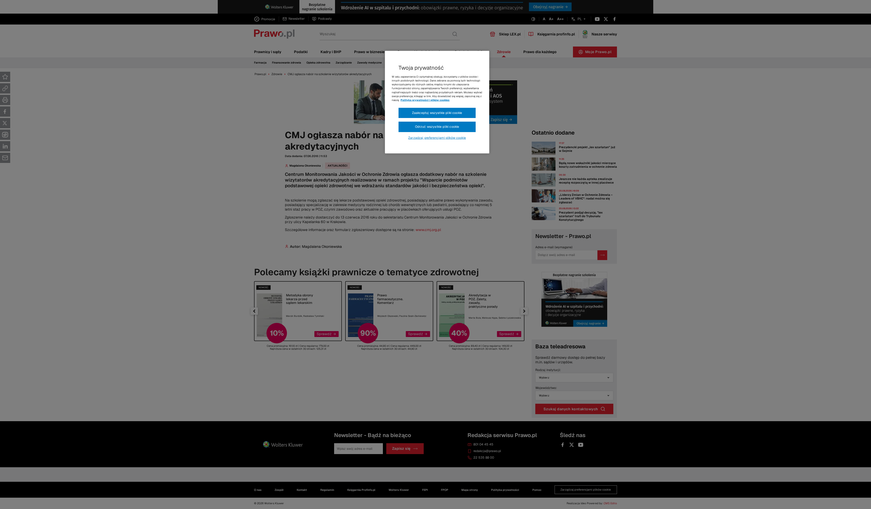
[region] (437, 102)
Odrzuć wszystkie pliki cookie (437, 127)
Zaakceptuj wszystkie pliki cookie (437, 113)
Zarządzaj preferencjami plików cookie (437, 138)
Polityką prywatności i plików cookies (425, 100)
